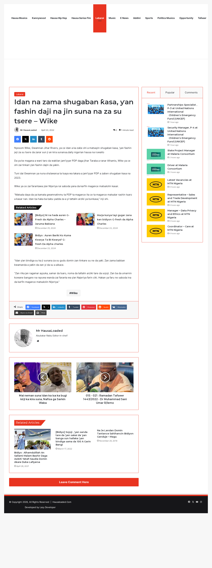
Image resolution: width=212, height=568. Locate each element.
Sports (149, 18)
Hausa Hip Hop (58, 18)
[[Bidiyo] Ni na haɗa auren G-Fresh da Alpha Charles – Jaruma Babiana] (23, 219)
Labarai (100, 18)
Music (112, 18)
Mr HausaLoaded (28, 130)
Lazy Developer (48, 507)
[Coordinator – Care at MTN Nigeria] (156, 231)
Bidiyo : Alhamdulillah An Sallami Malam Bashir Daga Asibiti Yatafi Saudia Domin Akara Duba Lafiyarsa (30, 457)
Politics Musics (166, 18)
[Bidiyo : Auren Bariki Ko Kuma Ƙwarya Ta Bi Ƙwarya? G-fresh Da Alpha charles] (23, 239)
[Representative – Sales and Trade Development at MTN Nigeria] (156, 199)
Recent (151, 92)
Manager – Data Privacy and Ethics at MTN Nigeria (181, 214)
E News (124, 18)
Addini (137, 18)
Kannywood (39, 18)
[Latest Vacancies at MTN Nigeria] (156, 184)
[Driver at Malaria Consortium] (156, 170)
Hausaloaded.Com (62, 502)
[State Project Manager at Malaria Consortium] (156, 155)
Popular (170, 92)
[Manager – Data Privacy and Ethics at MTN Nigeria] (156, 215)
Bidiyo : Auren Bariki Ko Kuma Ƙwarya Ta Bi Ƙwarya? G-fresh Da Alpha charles (53, 240)
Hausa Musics (19, 18)
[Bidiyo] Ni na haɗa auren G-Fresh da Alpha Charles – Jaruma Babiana (52, 219)
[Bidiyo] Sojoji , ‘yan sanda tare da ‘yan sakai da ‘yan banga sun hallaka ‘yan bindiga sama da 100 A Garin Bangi (73, 438)
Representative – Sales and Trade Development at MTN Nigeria (182, 198)
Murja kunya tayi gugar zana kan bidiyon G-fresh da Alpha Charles (115, 219)
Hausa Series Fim (81, 18)
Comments (191, 92)
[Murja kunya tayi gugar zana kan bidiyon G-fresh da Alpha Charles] (85, 219)
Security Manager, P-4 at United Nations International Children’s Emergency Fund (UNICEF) (182, 134)
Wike (74, 293)
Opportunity (186, 18)
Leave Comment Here (74, 482)
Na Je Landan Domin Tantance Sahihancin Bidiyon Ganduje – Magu (115, 433)
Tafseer (202, 18)
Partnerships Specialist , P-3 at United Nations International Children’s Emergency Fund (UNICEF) (182, 111)
